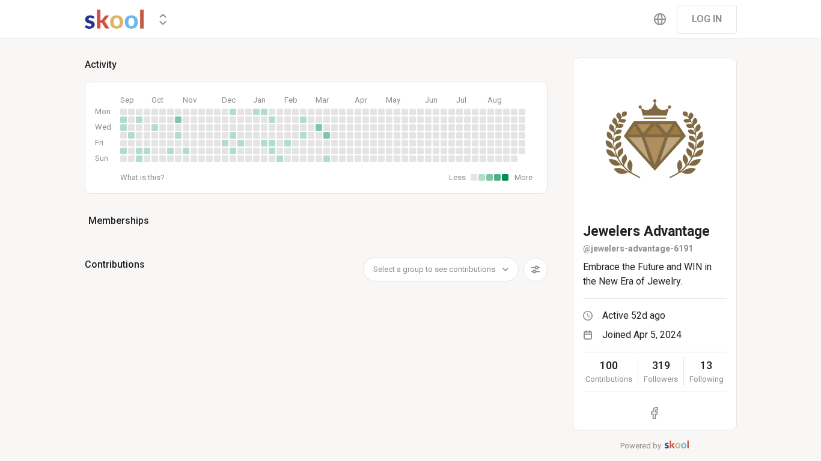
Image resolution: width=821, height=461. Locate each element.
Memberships (118, 220)
